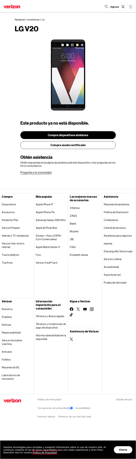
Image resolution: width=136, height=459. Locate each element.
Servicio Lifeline (113, 259)
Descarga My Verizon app (118, 251)
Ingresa (108, 243)
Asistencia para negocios (118, 235)
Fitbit (73, 247)
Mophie (74, 231)
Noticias (6, 324)
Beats (73, 223)
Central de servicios (115, 227)
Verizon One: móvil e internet (13, 245)
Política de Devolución (116, 212)
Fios (38, 254)
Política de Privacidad (49, 399)
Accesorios (8, 212)
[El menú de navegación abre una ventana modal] (131, 6)
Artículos (7, 351)
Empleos (7, 316)
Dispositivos (9, 204)
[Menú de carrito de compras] (123, 6)
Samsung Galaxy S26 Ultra (51, 220)
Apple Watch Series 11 (48, 247)
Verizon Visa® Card (46, 262)
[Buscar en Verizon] (106, 6)
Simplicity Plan (10, 220)
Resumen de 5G (10, 367)
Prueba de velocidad (115, 282)
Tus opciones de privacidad (53, 408)
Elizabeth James (79, 254)
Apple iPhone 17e (45, 212)
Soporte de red (112, 274)
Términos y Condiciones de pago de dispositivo (51, 325)
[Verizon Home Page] (12, 6)
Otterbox (75, 207)
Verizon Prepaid (11, 227)
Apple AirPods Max (46, 227)
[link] (21, 20)
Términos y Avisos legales (50, 316)
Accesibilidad (111, 266)
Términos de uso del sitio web (74, 416)
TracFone (7, 262)
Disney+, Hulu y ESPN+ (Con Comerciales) (49, 237)
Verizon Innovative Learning (12, 342)
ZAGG (73, 215)
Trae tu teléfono (10, 254)
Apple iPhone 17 (44, 204)
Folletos (6, 359)
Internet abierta (46, 416)
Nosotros (7, 309)
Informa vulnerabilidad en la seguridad (51, 337)
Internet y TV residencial (15, 235)
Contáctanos (111, 220)
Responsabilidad (11, 332)
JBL (72, 239)
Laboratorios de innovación (11, 377)
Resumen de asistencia (116, 204)
